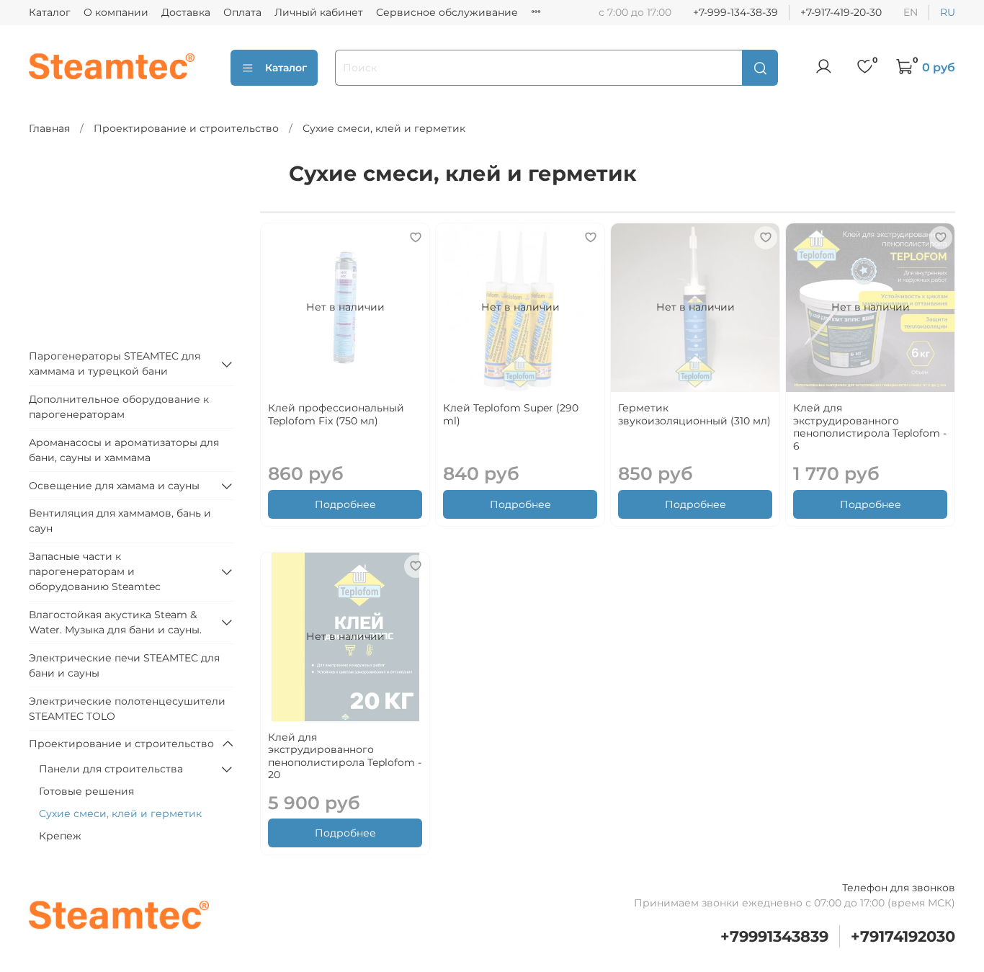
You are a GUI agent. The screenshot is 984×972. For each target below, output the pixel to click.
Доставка (185, 12)
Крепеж (60, 835)
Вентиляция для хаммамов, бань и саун (120, 521)
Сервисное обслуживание (447, 12)
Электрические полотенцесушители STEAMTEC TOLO (127, 709)
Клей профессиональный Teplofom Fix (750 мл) (336, 414)
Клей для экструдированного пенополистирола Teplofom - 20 (344, 756)
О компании (116, 12)
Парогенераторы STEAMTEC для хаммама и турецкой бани (114, 363)
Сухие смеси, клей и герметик (120, 813)
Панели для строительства (111, 768)
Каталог (50, 12)
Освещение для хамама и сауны (114, 485)
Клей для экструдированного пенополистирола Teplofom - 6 (870, 426)
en (910, 12)
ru (947, 12)
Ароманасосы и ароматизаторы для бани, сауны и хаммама (124, 450)
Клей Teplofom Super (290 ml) (510, 414)
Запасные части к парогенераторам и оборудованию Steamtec (95, 571)
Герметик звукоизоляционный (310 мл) (694, 414)
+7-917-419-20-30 (841, 12)
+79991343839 (774, 936)
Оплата (242, 12)
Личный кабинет (318, 12)
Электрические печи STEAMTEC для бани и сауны (124, 665)
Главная (49, 128)
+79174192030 (903, 936)
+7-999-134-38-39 (735, 12)
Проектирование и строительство (186, 128)
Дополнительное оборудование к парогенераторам (119, 407)
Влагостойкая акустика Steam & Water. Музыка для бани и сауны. (115, 622)
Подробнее (345, 504)
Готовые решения (86, 791)
